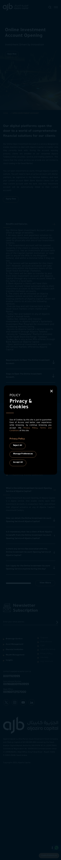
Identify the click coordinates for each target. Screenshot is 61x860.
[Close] (51, 391)
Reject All (17, 445)
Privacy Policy (30, 428)
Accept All (18, 462)
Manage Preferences (23, 454)
